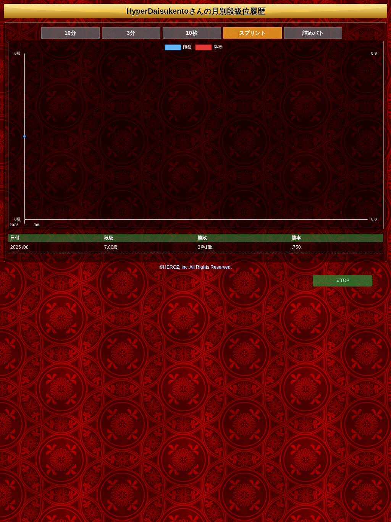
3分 (131, 33)
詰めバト (313, 33)
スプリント (252, 33)
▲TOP (342, 280)
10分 (70, 33)
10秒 (191, 33)
